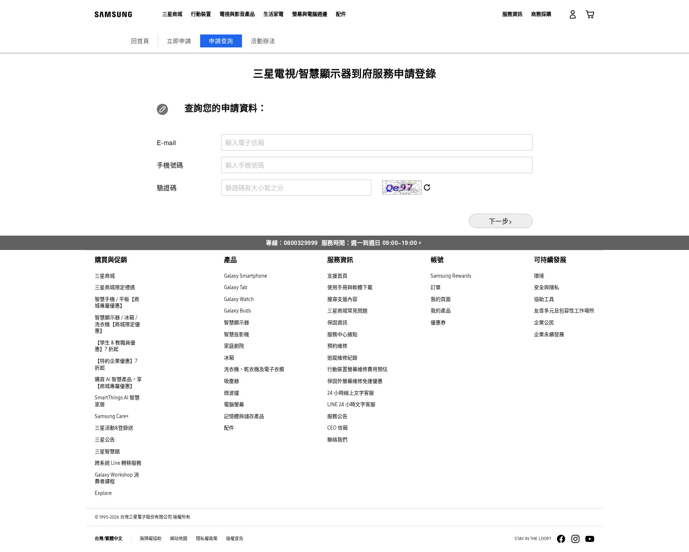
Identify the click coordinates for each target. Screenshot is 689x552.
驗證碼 (167, 187)
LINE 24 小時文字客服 (351, 405)
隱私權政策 (206, 538)
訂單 (436, 287)
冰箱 (229, 358)
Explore (103, 493)
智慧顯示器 (236, 323)
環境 (539, 276)
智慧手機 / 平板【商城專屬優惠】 (117, 302)
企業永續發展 (549, 334)
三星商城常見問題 (347, 311)
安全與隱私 (546, 287)
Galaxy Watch (239, 299)
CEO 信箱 (337, 428)
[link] (590, 14)
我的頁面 (441, 299)
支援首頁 (337, 276)
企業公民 (544, 323)
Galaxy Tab (235, 287)
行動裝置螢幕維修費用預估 (357, 369)
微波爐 (231, 393)
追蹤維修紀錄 (342, 358)
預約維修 (337, 346)
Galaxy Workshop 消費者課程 (117, 478)
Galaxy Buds (237, 311)
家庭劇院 (234, 346)
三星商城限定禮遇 (115, 287)
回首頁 (140, 41)
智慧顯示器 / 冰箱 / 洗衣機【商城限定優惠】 (117, 324)
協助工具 (544, 299)
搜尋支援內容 (342, 299)
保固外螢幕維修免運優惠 (355, 381)
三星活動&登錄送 (114, 428)
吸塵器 (231, 381)
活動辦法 (263, 41)
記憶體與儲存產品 (244, 416)
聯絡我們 (337, 440)
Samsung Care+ (112, 416)
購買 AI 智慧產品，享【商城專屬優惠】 (118, 382)
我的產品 (441, 311)
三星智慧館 (107, 452)
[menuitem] (172, 14)
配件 (229, 428)
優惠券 (438, 323)
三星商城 (105, 276)
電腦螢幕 (234, 405)
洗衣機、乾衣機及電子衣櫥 (254, 369)
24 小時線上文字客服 (350, 393)
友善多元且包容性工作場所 (564, 311)
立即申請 (179, 41)
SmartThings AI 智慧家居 (117, 401)
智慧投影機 (236, 334)
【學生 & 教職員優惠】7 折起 (115, 346)
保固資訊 (337, 323)
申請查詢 (221, 41)
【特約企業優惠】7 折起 (116, 364)
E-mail (166, 142)
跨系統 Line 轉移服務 (118, 463)
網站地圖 (178, 538)
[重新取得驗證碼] (426, 188)
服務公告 (337, 416)
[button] (572, 14)
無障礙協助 (150, 538)
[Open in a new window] (561, 538)
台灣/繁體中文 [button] (108, 538)
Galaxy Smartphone (245, 276)
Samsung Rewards (451, 276)
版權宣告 (234, 538)
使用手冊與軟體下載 (349, 287)
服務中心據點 (342, 334)
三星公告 (105, 440)
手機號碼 (170, 165)
